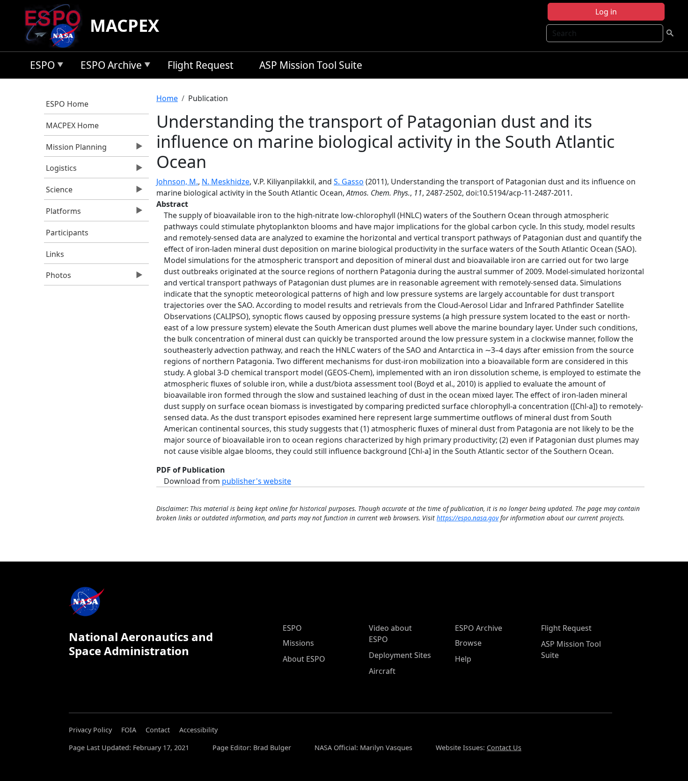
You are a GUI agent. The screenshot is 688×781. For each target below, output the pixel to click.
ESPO (40, 66)
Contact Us (504, 747)
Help (463, 659)
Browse (468, 643)
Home (167, 98)
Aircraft (382, 671)
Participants (67, 232)
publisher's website (256, 481)
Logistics (60, 170)
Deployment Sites (400, 655)
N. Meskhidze (225, 181)
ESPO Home (67, 104)
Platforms (62, 213)
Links (55, 254)
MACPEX (124, 25)
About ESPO (304, 659)
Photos (58, 277)
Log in (606, 12)
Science (58, 191)
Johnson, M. (177, 181)
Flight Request (201, 65)
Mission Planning (75, 149)
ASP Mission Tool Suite (310, 65)
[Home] (56, 25)
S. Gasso (349, 181)
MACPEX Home (72, 125)
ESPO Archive (109, 66)
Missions (298, 643)
